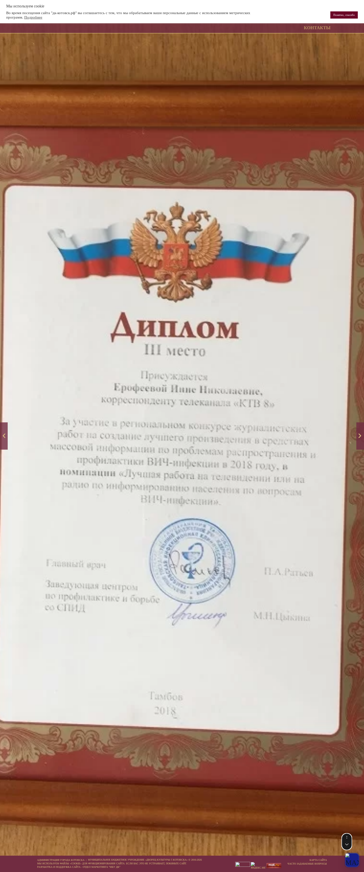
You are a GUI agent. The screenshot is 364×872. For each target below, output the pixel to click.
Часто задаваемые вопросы (307, 863)
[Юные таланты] (4, 436)
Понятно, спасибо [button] (344, 14)
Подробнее (33, 17)
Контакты (317, 27)
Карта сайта (318, 860)
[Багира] (360, 436)
